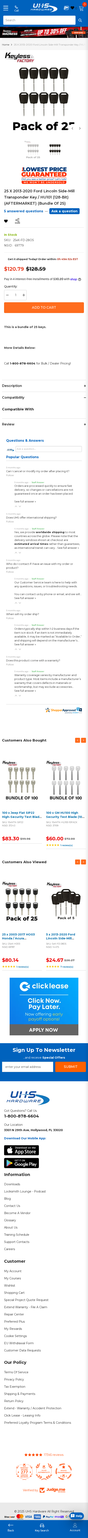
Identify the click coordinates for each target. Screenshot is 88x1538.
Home (5, 44)
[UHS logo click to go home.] (44, 8)
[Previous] (72, 128)
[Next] (79, 128)
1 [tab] (44, 35)
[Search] (44, 20)
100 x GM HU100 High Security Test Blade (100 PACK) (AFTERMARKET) (65, 817)
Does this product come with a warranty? (33, 660)
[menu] (5, 7)
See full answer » (25, 501)
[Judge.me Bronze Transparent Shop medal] (63, 1471)
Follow (10, 475)
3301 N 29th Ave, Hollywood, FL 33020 (33, 1130)
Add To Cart (44, 307)
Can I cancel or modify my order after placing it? (37, 471)
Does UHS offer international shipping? (31, 517)
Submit (71, 1067)
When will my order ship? (22, 614)
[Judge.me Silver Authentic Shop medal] (44, 1471)
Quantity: (10, 286)
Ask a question (64, 211)
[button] (16, 506)
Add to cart (21, 785)
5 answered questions (23, 211)
